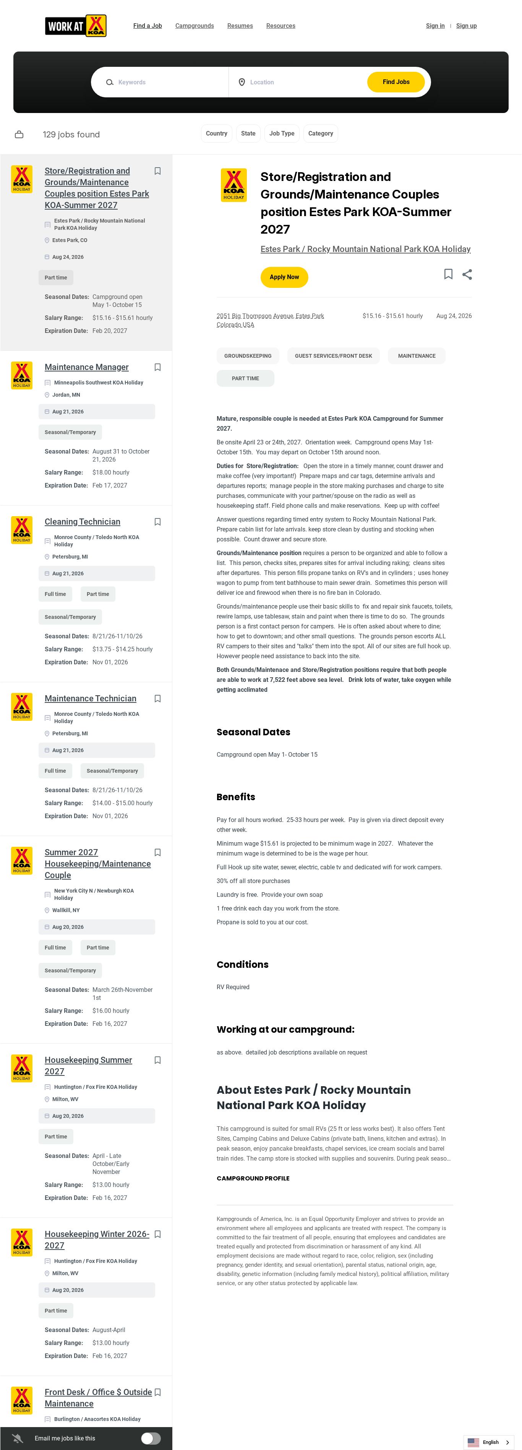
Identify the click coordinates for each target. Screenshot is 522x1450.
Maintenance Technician (90, 698)
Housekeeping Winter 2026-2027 (97, 1239)
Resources (280, 25)
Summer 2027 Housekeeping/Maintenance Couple (98, 864)
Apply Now (284, 277)
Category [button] (320, 133)
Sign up (466, 25)
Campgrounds (194, 25)
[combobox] (489, 1442)
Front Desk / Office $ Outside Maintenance (98, 1397)
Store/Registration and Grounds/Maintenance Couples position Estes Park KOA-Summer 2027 (97, 188)
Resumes (240, 25)
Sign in (435, 25)
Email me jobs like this (65, 1438)
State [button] (248, 133)
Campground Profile (253, 1178)
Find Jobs (396, 82)
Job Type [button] (282, 133)
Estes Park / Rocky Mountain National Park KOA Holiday (366, 249)
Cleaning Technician (82, 521)
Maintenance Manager (87, 367)
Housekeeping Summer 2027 (88, 1065)
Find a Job (147, 25)
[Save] (157, 170)
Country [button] (216, 133)
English (491, 1442)
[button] (467, 275)
